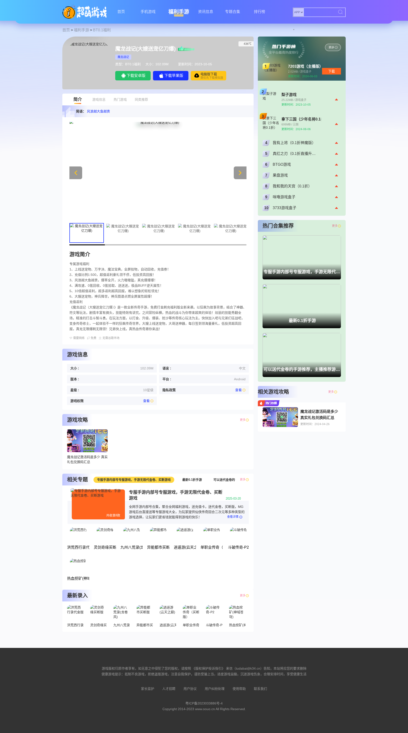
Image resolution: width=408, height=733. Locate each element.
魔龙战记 (123, 57)
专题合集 (232, 12)
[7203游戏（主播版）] (333, 47)
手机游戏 (148, 12)
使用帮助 (239, 689)
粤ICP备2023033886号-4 (204, 703)
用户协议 (190, 689)
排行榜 (259, 12)
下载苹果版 (173, 76)
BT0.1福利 (102, 30)
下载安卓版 (136, 76)
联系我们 (260, 689)
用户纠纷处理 (215, 689)
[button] (240, 172)
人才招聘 (168, 689)
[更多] (339, 392)
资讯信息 (205, 12)
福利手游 (178, 12)
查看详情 (232, 516)
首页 (121, 12)
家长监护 (147, 689)
